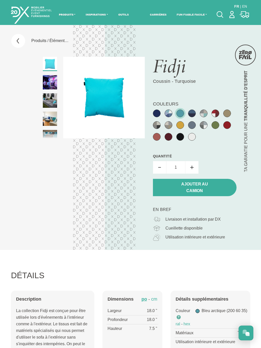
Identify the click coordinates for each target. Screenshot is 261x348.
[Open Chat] (246, 333)
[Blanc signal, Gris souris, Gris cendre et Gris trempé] (203, 125)
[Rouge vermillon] (157, 137)
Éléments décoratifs (67, 40)
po (144, 299)
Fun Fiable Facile (191, 14)
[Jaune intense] (180, 125)
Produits (66, 14)
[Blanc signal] (192, 137)
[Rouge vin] (168, 137)
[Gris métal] (192, 125)
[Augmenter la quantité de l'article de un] (192, 167)
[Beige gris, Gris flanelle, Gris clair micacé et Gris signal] (168, 125)
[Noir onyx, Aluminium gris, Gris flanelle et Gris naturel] (157, 125)
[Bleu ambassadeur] (157, 113)
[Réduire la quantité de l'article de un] (159, 167)
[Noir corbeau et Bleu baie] (192, 113)
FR (236, 6)
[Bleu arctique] (180, 113)
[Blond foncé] (227, 113)
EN (244, 6)
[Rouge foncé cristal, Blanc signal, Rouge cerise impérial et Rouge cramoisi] (215, 113)
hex (187, 324)
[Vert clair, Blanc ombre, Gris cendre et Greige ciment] (203, 113)
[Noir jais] (180, 137)
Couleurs (165, 103)
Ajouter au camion (194, 187)
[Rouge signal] (227, 125)
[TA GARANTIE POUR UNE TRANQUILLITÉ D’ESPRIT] (245, 55)
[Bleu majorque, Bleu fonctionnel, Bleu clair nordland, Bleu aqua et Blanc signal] (168, 113)
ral (178, 324)
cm (154, 299)
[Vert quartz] (215, 125)
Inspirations (96, 14)
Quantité (162, 156)
